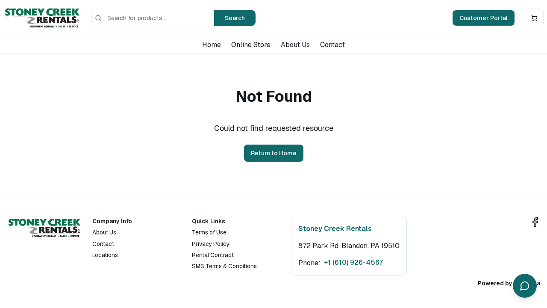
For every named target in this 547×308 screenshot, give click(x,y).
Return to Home (274, 153)
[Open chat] (525, 286)
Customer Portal (483, 18)
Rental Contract (213, 255)
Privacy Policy (210, 244)
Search (235, 18)
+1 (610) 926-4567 (353, 262)
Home (211, 44)
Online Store (251, 44)
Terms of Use (209, 232)
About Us (295, 44)
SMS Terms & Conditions (224, 266)
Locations (105, 255)
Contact (332, 44)
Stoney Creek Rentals (335, 228)
